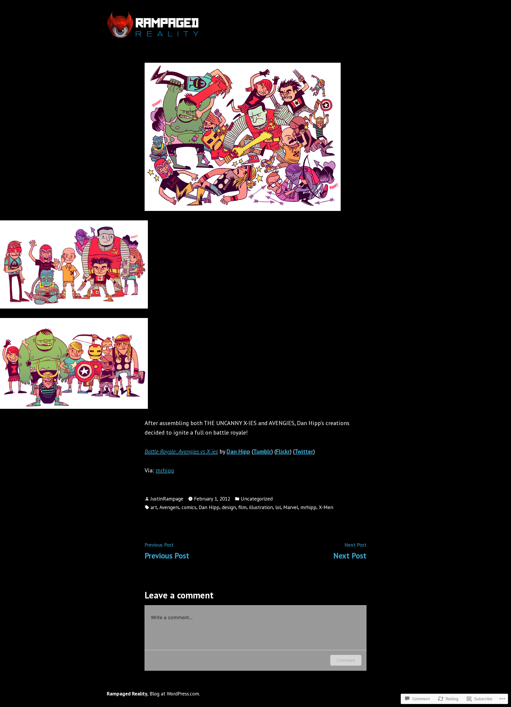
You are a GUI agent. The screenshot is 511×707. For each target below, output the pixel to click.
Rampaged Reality (127, 693)
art (154, 507)
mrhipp (165, 470)
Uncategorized (257, 498)
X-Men (326, 507)
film (242, 507)
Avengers (169, 507)
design (229, 507)
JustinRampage (167, 498)
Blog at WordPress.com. (175, 693)
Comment (346, 660)
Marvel (290, 507)
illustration (261, 507)
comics (189, 507)
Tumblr (262, 451)
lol (278, 507)
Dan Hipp (209, 507)
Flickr (283, 451)
